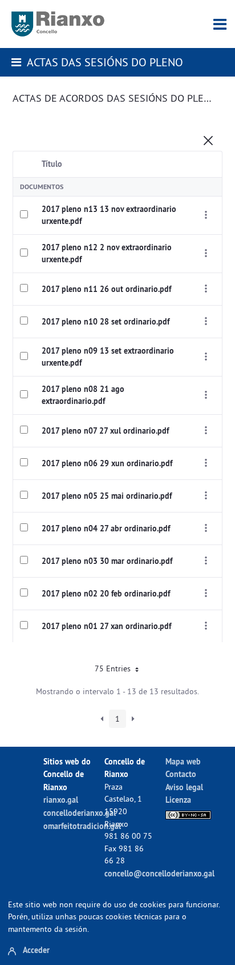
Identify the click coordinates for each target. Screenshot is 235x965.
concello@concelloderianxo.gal (159, 873)
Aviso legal (184, 787)
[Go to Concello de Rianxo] (58, 24)
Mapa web (183, 761)
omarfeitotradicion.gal (82, 825)
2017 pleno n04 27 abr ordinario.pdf (106, 528)
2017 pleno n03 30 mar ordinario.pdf (107, 561)
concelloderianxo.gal (79, 812)
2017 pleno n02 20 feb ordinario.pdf (106, 593)
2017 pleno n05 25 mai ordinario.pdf (107, 496)
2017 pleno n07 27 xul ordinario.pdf (105, 431)
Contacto (180, 773)
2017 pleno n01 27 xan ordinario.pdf (106, 626)
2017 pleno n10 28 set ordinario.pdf (105, 322)
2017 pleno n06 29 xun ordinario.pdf (107, 463)
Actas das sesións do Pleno (105, 62)
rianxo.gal (60, 799)
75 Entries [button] (114, 668)
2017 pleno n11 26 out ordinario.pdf (106, 289)
